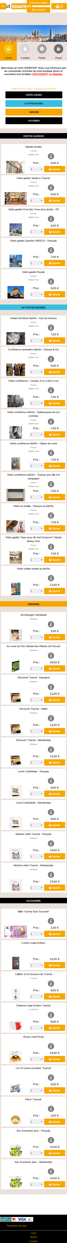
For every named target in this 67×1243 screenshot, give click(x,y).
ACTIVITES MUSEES (34, 103)
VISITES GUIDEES (34, 95)
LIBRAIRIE (34, 112)
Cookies (33, 1241)
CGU (33, 1233)
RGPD (33, 1237)
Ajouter (56, 169)
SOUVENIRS (34, 120)
